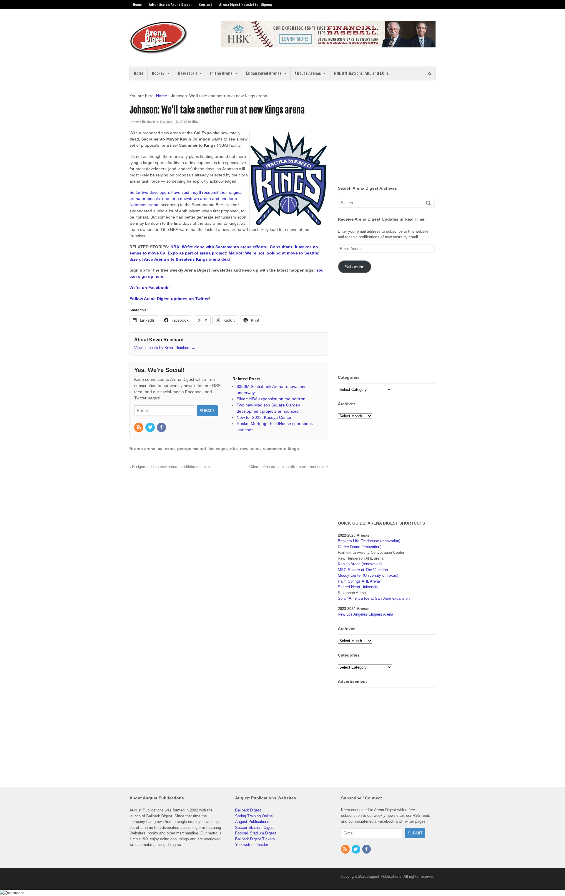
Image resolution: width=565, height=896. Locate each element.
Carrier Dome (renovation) (359, 547)
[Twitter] (150, 427)
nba (234, 448)
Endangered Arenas (263, 73)
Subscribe (354, 266)
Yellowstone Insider (251, 844)
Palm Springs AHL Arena (359, 581)
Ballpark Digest (248, 810)
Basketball (187, 73)
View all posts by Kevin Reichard (164, 347)
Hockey (158, 73)
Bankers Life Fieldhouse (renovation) (369, 541)
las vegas (218, 448)
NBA (195, 122)
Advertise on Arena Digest (170, 4)
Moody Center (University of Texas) (368, 575)
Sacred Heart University (358, 587)
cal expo (166, 448)
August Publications (252, 821)
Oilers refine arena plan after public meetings (288, 467)
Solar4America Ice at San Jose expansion (374, 598)
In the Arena (221, 73)
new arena (250, 448)
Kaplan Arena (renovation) (360, 564)
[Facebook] (162, 427)
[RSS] (139, 427)
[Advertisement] (387, 134)
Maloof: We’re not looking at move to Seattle (273, 253)
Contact (205, 4)
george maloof (191, 448)
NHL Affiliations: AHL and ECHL (361, 73)
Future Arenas (308, 73)
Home (137, 4)
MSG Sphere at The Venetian (363, 570)
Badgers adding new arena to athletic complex (171, 467)
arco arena (144, 448)
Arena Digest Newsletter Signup (245, 4)
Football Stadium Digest (255, 833)
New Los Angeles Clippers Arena (365, 614)
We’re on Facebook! (149, 287)
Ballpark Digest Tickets (255, 839)
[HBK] (328, 44)
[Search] (428, 203)
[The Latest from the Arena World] (158, 51)
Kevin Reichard (144, 122)
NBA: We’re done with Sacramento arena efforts (218, 246)
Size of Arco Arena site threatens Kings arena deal (179, 259)
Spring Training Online (254, 816)
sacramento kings (281, 448)
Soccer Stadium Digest (255, 827)
